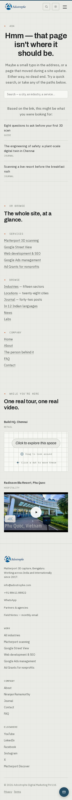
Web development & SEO (22, 253)
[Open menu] (64, 6)
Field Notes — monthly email (21, 615)
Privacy (8, 791)
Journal (9, 299)
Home (8, 339)
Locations (11, 293)
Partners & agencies (16, 607)
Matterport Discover (17, 766)
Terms (17, 791)
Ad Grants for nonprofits (21, 267)
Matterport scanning (17, 642)
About (8, 346)
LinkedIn (9, 740)
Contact (9, 365)
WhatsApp (10, 600)
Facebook (10, 747)
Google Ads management (22, 260)
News (8, 313)
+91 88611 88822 (15, 592)
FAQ (7, 359)
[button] (36, 452)
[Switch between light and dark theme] (55, 6)
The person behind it (19, 352)
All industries (12, 635)
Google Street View (18, 247)
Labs (7, 319)
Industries (11, 287)
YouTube (9, 734)
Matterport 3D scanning (21, 240)
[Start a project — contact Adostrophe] (64, 792)
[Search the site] (46, 6)
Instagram (10, 753)
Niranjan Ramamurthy (17, 694)
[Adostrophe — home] (15, 6)
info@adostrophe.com (17, 585)
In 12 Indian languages (21, 306)
